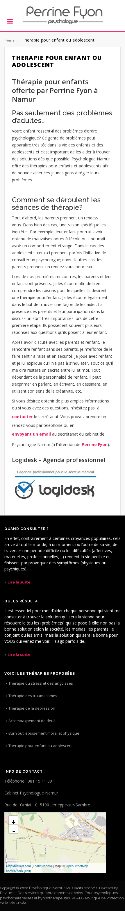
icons (47, 865)
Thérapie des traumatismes (32, 695)
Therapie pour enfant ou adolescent (40, 745)
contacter (22, 416)
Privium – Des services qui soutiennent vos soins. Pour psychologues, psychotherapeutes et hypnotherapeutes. (59, 895)
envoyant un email (31, 434)
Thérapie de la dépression (31, 708)
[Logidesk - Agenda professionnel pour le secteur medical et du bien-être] (55, 484)
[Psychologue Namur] (62, 15)
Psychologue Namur (47, 888)
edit (27, 870)
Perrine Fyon (95, 444)
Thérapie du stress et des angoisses (40, 683)
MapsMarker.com (18, 865)
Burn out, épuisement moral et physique (43, 733)
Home (9, 40)
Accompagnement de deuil (31, 720)
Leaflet (37, 865)
